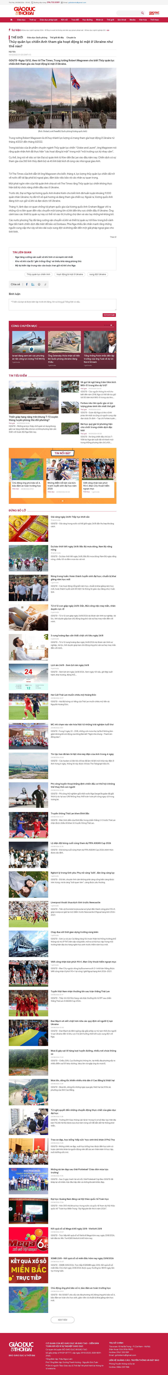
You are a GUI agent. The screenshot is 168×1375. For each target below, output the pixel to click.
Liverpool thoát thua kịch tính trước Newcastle (75, 902)
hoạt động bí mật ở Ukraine (70, 274)
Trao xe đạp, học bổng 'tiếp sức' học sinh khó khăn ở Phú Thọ (83, 1140)
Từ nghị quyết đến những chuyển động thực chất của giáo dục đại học (83, 1112)
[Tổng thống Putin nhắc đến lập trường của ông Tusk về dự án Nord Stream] (64, 342)
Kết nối (64, 20)
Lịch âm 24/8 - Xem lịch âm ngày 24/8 (70, 665)
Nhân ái (99, 20)
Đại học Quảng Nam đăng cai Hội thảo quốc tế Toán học (80, 1199)
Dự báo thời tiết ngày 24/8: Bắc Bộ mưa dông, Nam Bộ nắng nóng (81, 548)
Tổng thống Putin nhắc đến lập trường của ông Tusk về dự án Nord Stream (63, 358)
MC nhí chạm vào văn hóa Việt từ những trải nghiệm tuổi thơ (82, 724)
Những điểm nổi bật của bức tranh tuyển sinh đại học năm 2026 (26, 486)
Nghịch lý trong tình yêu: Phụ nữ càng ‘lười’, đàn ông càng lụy (97, 486)
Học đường (87, 20)
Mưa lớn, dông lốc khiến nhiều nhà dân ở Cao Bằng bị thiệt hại (83, 1080)
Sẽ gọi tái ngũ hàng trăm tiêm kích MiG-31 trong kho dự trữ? (98, 384)
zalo (33, 284)
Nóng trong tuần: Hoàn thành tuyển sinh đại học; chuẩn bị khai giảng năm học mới (83, 578)
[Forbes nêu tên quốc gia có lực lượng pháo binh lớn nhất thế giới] (70, 408)
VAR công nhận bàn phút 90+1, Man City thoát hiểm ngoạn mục (61, 486)
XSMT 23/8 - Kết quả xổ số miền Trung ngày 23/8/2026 (79, 1317)
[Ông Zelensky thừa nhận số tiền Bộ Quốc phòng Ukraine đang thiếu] (28, 342)
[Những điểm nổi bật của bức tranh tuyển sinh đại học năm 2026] (27, 469)
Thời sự (32, 20)
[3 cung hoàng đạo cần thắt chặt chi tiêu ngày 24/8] (28, 647)
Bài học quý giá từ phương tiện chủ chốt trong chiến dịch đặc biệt (96, 427)
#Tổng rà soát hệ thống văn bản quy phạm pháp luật (40, 30)
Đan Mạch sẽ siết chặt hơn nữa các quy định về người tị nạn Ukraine (82, 1023)
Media (132, 20)
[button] (104, 325)
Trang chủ (11, 19)
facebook (26, 284)
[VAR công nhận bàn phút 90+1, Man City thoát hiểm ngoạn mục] (62, 469)
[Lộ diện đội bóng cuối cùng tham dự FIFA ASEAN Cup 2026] (28, 855)
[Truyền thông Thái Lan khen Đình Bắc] (28, 825)
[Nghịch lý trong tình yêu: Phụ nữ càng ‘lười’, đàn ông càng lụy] (98, 469)
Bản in (39, 284)
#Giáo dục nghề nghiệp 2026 (72, 30)
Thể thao (154, 20)
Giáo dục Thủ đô (154, 13)
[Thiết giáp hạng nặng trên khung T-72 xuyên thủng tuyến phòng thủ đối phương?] (34, 397)
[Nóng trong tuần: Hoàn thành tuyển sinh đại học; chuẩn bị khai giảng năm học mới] (28, 588)
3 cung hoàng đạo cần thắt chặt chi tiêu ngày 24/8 (77, 635)
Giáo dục (21, 20)
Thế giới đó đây (57, 38)
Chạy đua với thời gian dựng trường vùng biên (74, 932)
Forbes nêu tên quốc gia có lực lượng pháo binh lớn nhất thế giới (98, 405)
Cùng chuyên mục (24, 326)
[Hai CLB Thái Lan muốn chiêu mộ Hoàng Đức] (28, 706)
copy (45, 284)
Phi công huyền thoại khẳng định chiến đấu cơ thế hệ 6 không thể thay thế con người (83, 785)
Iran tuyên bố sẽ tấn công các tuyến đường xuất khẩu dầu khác (81, 1349)
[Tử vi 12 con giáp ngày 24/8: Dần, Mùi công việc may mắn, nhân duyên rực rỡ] (28, 617)
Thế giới (110, 20)
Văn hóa (143, 20)
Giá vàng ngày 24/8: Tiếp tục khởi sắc (70, 517)
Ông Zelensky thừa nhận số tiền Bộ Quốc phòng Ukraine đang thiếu (28, 358)
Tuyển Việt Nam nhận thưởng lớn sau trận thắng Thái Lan (80, 991)
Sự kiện (16, 30)
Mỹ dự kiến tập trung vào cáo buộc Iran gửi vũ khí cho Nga (45, 265)
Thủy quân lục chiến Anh (38, 274)
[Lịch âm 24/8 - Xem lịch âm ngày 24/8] (28, 677)
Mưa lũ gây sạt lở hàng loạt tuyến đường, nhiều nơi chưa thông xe (83, 1052)
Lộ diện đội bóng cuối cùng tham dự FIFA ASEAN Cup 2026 (81, 843)
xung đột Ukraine (98, 274)
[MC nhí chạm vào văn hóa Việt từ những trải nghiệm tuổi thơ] (28, 736)
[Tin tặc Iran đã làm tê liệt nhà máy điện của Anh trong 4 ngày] (28, 766)
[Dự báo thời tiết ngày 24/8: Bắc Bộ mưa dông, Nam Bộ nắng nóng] (28, 558)
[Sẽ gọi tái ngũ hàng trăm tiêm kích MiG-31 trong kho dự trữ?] (70, 387)
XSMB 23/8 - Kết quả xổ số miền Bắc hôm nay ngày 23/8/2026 (82, 1258)
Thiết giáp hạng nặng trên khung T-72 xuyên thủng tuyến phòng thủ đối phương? (33, 418)
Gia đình (86, 492)
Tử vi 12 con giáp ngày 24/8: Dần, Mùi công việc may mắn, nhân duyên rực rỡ (83, 607)
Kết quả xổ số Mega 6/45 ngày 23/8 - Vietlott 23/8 (76, 1228)
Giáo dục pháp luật (48, 20)
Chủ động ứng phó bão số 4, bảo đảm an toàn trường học (81, 1288)
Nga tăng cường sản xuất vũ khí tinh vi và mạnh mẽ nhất (44, 257)
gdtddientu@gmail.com (77, 2)
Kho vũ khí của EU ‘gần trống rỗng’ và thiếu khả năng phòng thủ (48, 261)
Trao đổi (75, 20)
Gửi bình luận (109, 315)
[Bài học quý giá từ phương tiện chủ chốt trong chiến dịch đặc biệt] (70, 428)
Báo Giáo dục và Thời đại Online (24, 11)
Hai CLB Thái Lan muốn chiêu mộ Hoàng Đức (73, 695)
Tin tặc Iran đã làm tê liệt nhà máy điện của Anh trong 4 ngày (82, 754)
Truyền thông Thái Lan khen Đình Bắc (70, 813)
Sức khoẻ (122, 20)
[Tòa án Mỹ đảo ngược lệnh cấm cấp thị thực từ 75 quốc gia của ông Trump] (100, 342)
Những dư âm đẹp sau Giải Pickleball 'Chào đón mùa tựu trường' (79, 1171)
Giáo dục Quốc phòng (37, 38)
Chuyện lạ (71, 38)
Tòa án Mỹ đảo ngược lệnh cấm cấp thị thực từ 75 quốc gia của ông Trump (99, 358)
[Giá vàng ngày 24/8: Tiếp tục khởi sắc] (28, 528)
